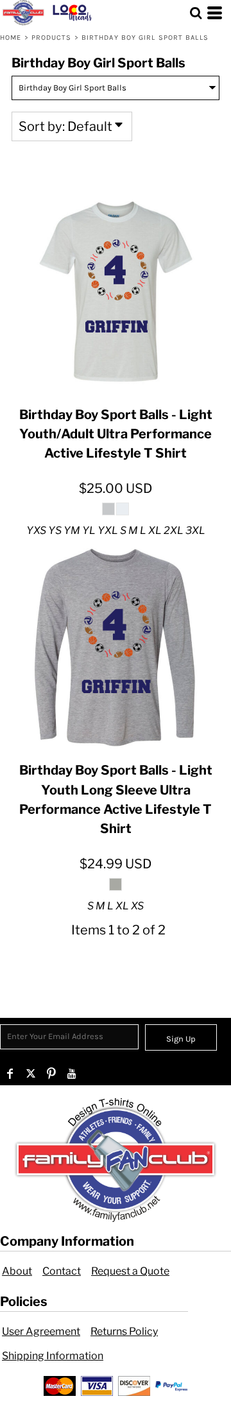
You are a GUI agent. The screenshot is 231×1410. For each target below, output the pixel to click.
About (17, 1271)
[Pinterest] (51, 1074)
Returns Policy (124, 1331)
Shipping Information (52, 1356)
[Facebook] (10, 1074)
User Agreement (41, 1331)
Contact (61, 1271)
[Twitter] (31, 1074)
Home (10, 37)
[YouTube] (72, 1074)
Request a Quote (130, 1271)
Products (51, 37)
